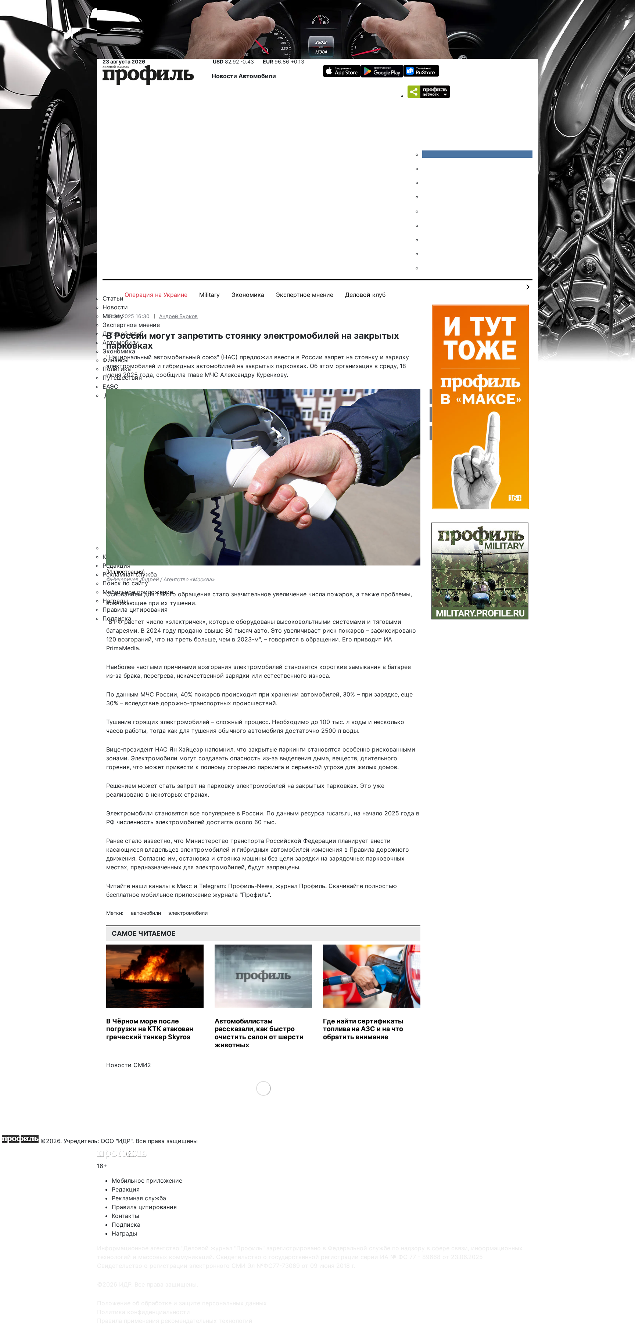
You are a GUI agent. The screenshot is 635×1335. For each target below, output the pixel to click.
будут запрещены (273, 867)
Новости (225, 76)
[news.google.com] (427, 225)
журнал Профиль (300, 886)
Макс (184, 886)
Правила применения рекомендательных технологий (174, 1320)
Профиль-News (250, 886)
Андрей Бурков (178, 316)
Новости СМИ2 (128, 1065)
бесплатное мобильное (139, 894)
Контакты (125, 1215)
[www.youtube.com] (427, 182)
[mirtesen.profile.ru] (427, 196)
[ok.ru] (427, 168)
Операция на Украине (156, 294)
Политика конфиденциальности (143, 1312)
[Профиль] (148, 76)
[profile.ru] (427, 253)
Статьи (113, 298)
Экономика (248, 294)
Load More (263, 1088)
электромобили (188, 913)
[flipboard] (427, 268)
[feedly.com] (427, 239)
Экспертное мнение (304, 294)
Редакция (126, 1189)
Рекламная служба (139, 1198)
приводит (368, 639)
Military (209, 294)
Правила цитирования (144, 1207)
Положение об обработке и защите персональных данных (182, 1303)
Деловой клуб (365, 294)
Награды (124, 1233)
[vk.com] (477, 154)
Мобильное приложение (147, 1180)
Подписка (126, 1224)
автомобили (146, 913)
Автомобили (257, 76)
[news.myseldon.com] (427, 211)
